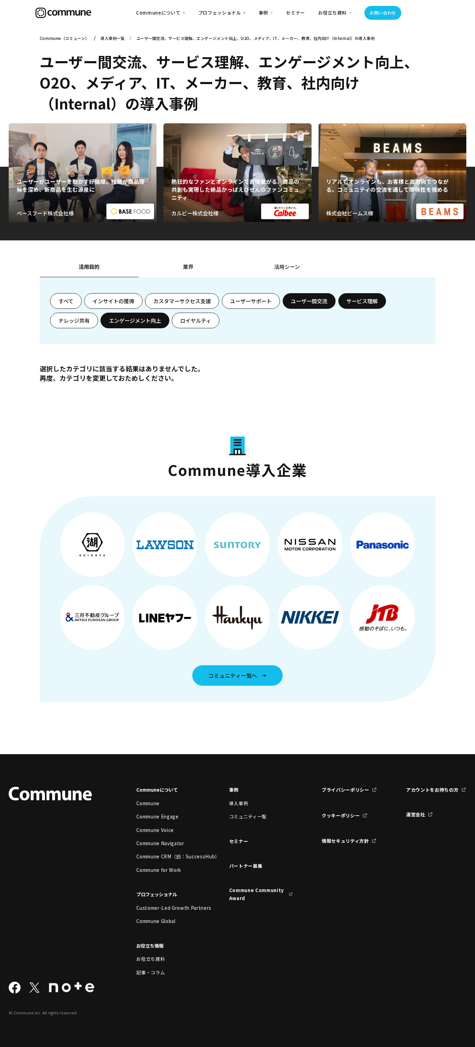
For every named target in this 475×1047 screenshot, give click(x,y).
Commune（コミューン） (64, 38)
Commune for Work (158, 870)
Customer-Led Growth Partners (168, 908)
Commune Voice (155, 830)
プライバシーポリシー (345, 789)
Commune (148, 803)
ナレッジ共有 (74, 320)
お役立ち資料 (150, 959)
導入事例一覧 (112, 38)
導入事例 (238, 803)
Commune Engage (157, 816)
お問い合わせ (383, 13)
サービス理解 (362, 301)
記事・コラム (150, 972)
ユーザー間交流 (309, 301)
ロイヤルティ (195, 320)
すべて (65, 301)
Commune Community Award (256, 894)
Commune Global (155, 921)
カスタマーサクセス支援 (182, 301)
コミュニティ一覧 (248, 816)
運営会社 (415, 814)
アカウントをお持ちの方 (432, 789)
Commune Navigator (160, 843)
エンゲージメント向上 (135, 320)
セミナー (295, 12)
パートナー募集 (246, 866)
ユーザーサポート (251, 301)
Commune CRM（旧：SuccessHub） (168, 856)
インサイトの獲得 (113, 301)
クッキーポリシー (341, 815)
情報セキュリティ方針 (345, 841)
